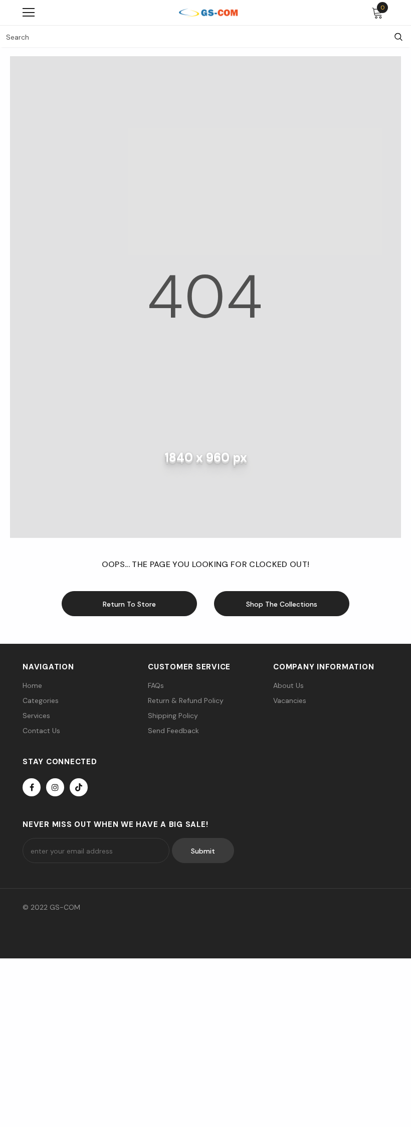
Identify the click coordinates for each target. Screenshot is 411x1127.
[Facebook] (32, 787)
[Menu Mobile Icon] (29, 13)
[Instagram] (55, 787)
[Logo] (208, 12)
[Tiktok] (79, 787)
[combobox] (193, 36)
